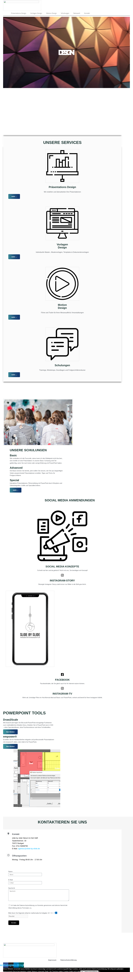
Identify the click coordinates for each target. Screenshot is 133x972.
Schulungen (65, 13)
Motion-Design (51, 13)
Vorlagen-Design (36, 13)
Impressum (52, 960)
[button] (56, 913)
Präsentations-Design (18, 13)
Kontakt (87, 13)
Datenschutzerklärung (68, 960)
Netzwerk (76, 13)
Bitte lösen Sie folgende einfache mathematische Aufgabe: (27, 913)
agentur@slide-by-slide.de (29, 849)
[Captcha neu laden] (56, 913)
